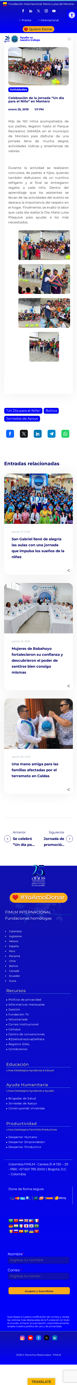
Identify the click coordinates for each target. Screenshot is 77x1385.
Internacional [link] (50, 20)
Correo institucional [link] (23, 1024)
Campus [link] (14, 1029)
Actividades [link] (18, 89)
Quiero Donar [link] (41, 29)
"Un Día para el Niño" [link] (23, 411)
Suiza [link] (12, 980)
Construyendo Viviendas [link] (26, 1108)
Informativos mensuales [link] (26, 1004)
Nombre (16, 1254)
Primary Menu (69, 39)
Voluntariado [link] (18, 1019)
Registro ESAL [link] (19, 1044)
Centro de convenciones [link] (26, 1034)
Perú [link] (12, 951)
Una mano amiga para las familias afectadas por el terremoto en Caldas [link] (35, 770)
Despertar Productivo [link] (24, 1147)
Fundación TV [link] (18, 1014)
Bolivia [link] (51, 411)
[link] (72, 15)
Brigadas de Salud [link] (22, 1098)
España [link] (14, 946)
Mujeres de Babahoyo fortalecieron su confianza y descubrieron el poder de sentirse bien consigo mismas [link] (37, 660)
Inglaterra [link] (15, 936)
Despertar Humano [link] (22, 1137)
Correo (15, 1270)
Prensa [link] (26, 20)
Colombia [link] (15, 931)
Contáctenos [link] (18, 1049)
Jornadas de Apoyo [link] (22, 418)
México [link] (13, 941)
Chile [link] (12, 961)
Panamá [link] (14, 956)
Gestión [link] (14, 1009)
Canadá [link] (14, 970)
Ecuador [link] (14, 975)
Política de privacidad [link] (24, 999)
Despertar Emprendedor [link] (26, 1142)
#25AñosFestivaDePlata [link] (26, 1039)
